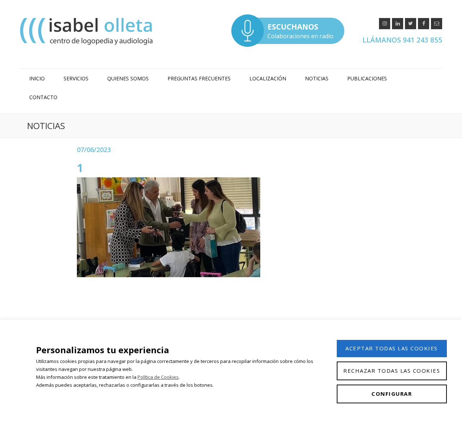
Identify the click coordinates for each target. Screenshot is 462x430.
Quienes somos (128, 78)
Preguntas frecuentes (199, 78)
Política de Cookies (158, 377)
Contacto (43, 97)
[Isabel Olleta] (87, 31)
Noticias (316, 78)
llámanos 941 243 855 (402, 40)
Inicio (37, 78)
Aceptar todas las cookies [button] (391, 348)
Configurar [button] (391, 393)
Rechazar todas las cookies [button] (391, 370)
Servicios (76, 78)
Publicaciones (367, 78)
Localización (267, 78)
